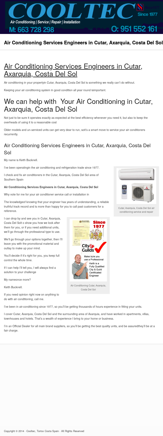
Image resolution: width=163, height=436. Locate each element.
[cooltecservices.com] (81, 33)
